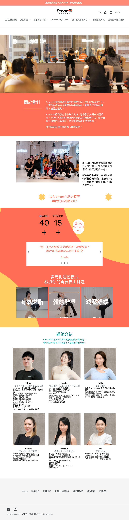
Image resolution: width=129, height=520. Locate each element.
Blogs (25, 491)
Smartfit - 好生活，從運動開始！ (26, 514)
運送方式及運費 (62, 491)
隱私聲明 (91, 491)
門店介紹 (47, 491)
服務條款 (103, 491)
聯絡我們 (35, 491)
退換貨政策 (78, 491)
